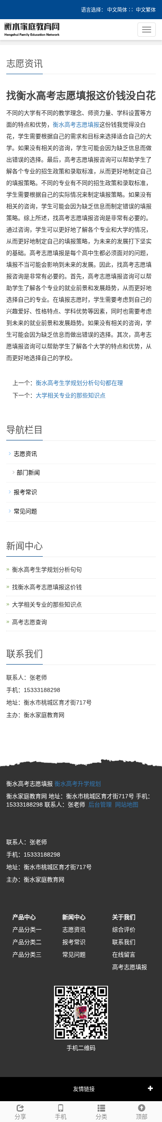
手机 (60, 1116)
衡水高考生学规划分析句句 (47, 569)
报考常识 (25, 492)
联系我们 (123, 942)
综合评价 (123, 929)
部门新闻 (28, 472)
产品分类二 (27, 942)
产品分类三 (27, 954)
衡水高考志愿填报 (76, 124)
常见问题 (25, 511)
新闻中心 (74, 917)
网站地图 (126, 804)
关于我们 (123, 917)
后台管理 (100, 804)
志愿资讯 (25, 453)
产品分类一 (27, 929)
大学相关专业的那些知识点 (71, 395)
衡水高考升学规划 (77, 783)
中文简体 (117, 10)
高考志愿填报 (129, 967)
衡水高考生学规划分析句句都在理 (79, 383)
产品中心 (24, 917)
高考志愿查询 (29, 622)
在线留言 (123, 954)
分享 (20, 1116)
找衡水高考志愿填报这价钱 (47, 587)
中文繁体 (146, 10)
